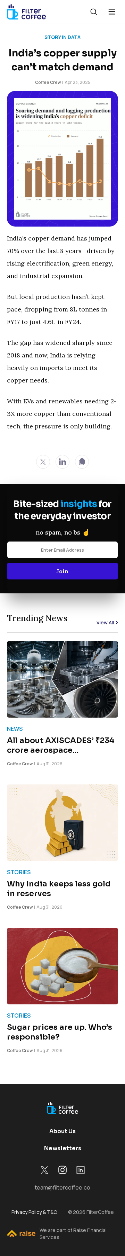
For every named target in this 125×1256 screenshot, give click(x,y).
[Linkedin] (62, 462)
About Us (62, 1131)
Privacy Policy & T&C (34, 1212)
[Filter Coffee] (26, 11)
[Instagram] (62, 1170)
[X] (44, 1170)
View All (105, 622)
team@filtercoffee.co (62, 1187)
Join (62, 571)
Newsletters (62, 1148)
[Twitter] (43, 462)
